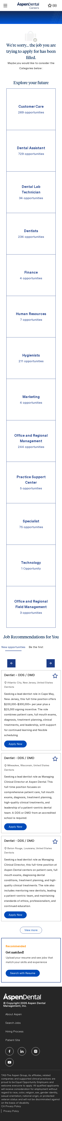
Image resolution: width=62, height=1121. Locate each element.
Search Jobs (13, 1022)
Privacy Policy (11, 1111)
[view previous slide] (11, 663)
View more (31, 930)
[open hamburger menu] (5, 5)
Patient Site (12, 1040)
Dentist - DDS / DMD (19, 758)
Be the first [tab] (36, 647)
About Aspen (13, 1014)
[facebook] (9, 1051)
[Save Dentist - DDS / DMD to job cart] (55, 759)
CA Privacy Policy (11, 1106)
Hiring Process (14, 1031)
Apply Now (15, 744)
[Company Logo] (28, 5)
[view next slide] (50, 663)
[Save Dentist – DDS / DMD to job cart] (55, 676)
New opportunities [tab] (13, 647)
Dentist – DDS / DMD (19, 675)
